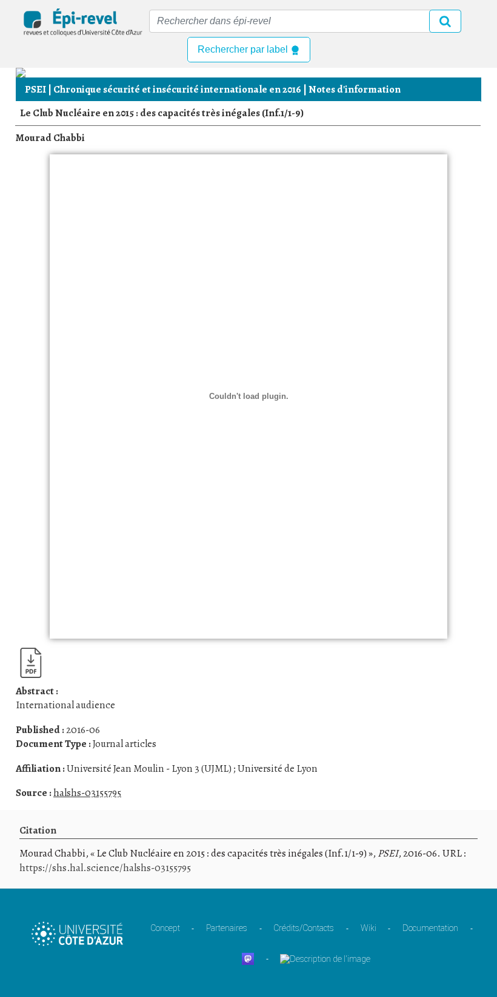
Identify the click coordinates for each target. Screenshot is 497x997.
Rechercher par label (244, 49)
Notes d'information (355, 89)
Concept (165, 928)
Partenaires (226, 928)
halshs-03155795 (87, 793)
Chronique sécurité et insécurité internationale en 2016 (177, 89)
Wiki (368, 928)
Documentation (430, 928)
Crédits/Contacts (303, 928)
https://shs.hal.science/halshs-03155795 (105, 868)
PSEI (35, 89)
